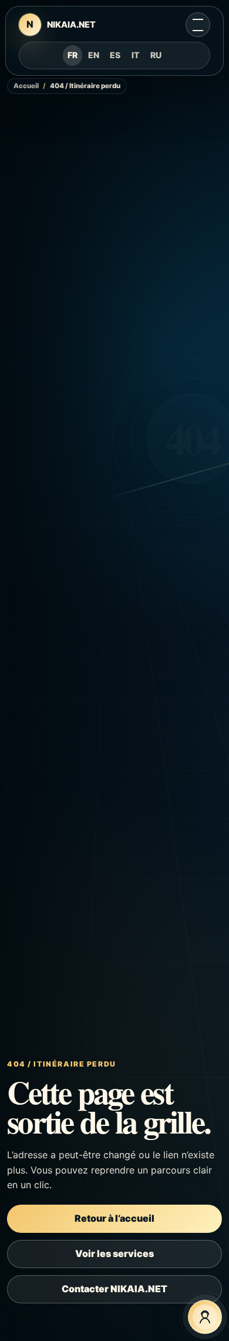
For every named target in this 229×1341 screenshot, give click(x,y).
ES (115, 55)
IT (136, 55)
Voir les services (114, 1253)
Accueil (26, 86)
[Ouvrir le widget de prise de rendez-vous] (205, 1317)
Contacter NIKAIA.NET (114, 1289)
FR (73, 55)
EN (93, 55)
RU (155, 55)
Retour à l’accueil (114, 1218)
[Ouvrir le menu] (198, 24)
